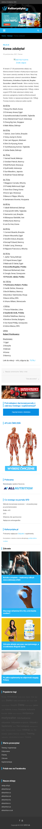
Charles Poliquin (6, 705)
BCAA (32, 697)
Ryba (32, 730)
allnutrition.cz (6, 793)
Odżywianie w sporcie (19, 722)
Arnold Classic (21, 697)
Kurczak (4, 713)
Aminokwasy (12, 697)
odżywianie (6, 722)
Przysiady (18, 730)
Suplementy (23, 734)
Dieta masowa (28, 705)
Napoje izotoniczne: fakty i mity (16, 372)
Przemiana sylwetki (10, 730)
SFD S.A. (27, 825)
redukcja (26, 730)
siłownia (4, 734)
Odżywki (21, 534)
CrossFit (13, 705)
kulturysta (31, 709)
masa (10, 713)
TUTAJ (32, 360)
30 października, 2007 (10, 54)
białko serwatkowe (19, 701)
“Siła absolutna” (31, 379)
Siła (35, 730)
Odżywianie (6, 751)
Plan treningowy (23, 726)
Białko (9, 700)
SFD (4, 514)
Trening (30, 733)
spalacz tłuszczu (18, 484)
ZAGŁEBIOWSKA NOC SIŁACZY (16, 737)
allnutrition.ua (6, 807)
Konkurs (15, 709)
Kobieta (8, 709)
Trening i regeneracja (9, 748)
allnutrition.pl (6, 789)
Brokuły (31, 700)
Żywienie (28, 737)
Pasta (14, 726)
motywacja (28, 713)
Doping (4, 755)
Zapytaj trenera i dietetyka (21, 412)
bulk (35, 701)
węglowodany (5, 737)
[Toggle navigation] (4, 30)
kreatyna (22, 709)
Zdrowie (4, 758)
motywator (9, 718)
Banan (20, 54)
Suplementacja (7, 762)
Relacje (6, 45)
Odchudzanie (23, 718)
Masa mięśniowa (17, 713)
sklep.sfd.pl (6, 786)
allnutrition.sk (6, 796)
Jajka (3, 709)
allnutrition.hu (6, 800)
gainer (35, 705)
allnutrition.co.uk (7, 810)
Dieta (21, 705)
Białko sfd (6, 510)
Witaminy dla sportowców (12, 517)
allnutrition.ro (6, 803)
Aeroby (4, 697)
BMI (28, 700)
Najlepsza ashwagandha (11, 520)
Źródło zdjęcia (21, 63)
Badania (28, 697)
